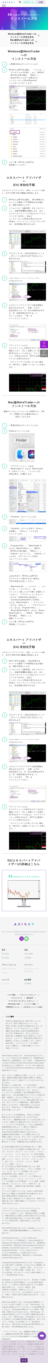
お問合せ (44, 353)
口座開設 (40, 2)
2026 (33, 1007)
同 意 (24, 1360)
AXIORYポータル (29, 2)
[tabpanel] (24, 18)
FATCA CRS (14, 1004)
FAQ (44, 346)
